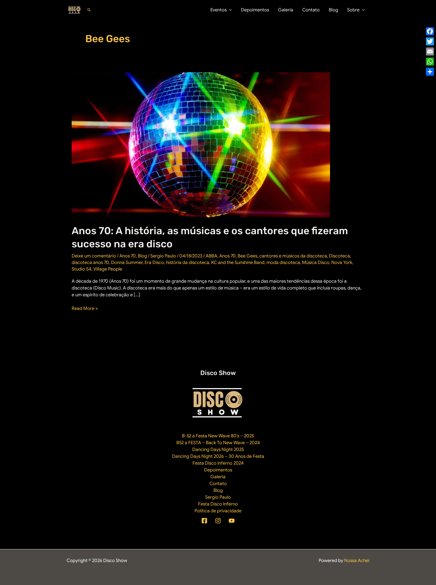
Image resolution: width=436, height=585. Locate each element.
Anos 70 (127, 256)
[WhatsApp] (430, 62)
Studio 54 (81, 269)
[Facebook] (204, 521)
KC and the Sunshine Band (237, 262)
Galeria (285, 10)
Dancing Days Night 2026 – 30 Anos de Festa (218, 456)
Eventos (218, 10)
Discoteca (339, 256)
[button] (89, 10)
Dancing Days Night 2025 (218, 449)
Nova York (341, 262)
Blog (333, 10)
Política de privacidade (218, 511)
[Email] (430, 51)
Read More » (85, 308)
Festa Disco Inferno (218, 504)
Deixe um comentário (94, 256)
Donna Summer (127, 262)
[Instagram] (218, 521)
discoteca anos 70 (90, 262)
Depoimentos (255, 10)
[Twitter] (430, 41)
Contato (311, 10)
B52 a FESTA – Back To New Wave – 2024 (218, 442)
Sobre (353, 10)
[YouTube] (232, 521)
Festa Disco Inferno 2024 (218, 463)
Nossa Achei (356, 560)
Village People (107, 269)
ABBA (211, 256)
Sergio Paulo (218, 497)
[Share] (430, 72)
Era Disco (154, 262)
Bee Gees (247, 256)
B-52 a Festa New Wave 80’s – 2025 (218, 436)
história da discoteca (187, 262)
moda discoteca (283, 262)
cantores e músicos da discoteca (293, 256)
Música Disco (315, 262)
